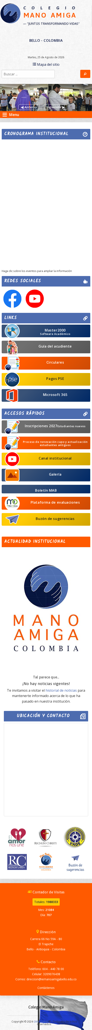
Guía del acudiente (55, 346)
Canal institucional (55, 458)
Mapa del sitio (47, 64)
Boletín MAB (46, 490)
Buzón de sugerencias (55, 518)
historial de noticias (61, 690)
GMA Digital (41, 1021)
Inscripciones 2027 (55, 426)
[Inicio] (10, 13)
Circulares (55, 362)
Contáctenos (46, 988)
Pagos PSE (55, 378)
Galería (55, 474)
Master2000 (55, 332)
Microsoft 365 (55, 394)
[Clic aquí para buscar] (85, 74)
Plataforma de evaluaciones (55, 502)
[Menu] (5, 114)
